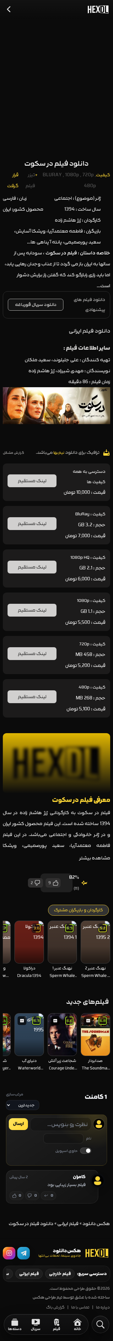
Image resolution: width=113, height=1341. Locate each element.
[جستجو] (100, 1324)
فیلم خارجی (60, 1274)
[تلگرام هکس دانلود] (23, 1253)
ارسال (18, 1124)
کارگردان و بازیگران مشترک (78, 910)
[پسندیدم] (55, 882)
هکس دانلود (96, 1223)
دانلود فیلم (94, 299)
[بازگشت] (9, 9)
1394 (69, 209)
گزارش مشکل (13, 452)
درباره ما (103, 1307)
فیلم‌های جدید (87, 1002)
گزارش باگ (55, 1307)
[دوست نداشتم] (37, 882)
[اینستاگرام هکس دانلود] (9, 1253)
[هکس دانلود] (96, 9)
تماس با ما (80, 1307)
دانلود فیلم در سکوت (56, 163)
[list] (56, 950)
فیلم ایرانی (67, 1223)
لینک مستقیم (32, 480)
